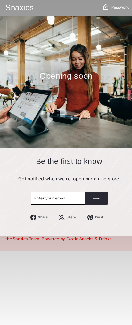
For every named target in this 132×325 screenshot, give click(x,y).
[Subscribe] (96, 198)
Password (120, 7)
